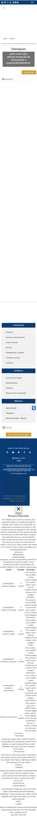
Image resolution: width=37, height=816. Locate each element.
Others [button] (18, 801)
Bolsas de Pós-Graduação (16, 393)
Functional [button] (19, 733)
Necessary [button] (18, 552)
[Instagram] (7, 452)
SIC (32, 2)
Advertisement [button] (18, 783)
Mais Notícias (29, 72)
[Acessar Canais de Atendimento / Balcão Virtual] (31, 808)
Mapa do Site (19, 458)
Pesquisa (9, 388)
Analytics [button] (18, 765)
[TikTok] (30, 452)
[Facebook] (24, 452)
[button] (2, 2)
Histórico (9, 332)
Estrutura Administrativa (15, 337)
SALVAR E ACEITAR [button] (18, 815)
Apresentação (11, 408)
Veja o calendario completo (18, 434)
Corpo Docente (12, 342)
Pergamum (10, 413)
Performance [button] (18, 749)
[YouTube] (13, 452)
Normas (9, 347)
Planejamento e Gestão (15, 353)
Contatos (9, 363)
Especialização (11, 383)
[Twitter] (19, 452)
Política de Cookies (17, 501)
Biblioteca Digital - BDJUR (16, 418)
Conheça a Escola (13, 358)
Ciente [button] (14, 503)
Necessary (19, 554)
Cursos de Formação (14, 378)
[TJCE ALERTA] (18, 22)
